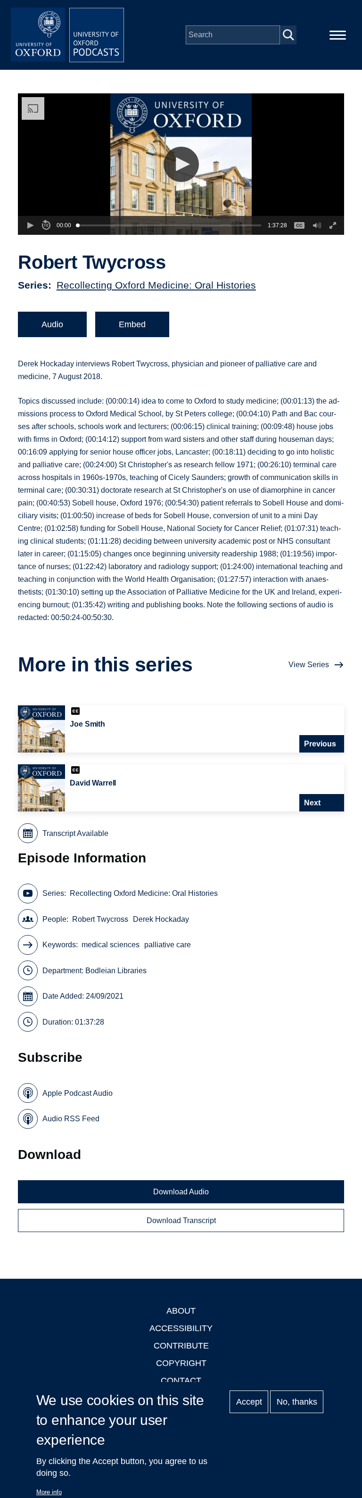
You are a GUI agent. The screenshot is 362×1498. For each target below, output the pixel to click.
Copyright (181, 1363)
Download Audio (181, 1192)
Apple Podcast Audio (77, 1093)
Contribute (181, 1345)
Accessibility (181, 1328)
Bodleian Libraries (116, 971)
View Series (308, 665)
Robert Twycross (100, 919)
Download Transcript (181, 1221)
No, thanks (297, 1402)
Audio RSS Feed (70, 1119)
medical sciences (111, 945)
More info (49, 1492)
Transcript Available (75, 833)
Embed (132, 324)
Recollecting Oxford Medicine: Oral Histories (156, 285)
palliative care (167, 945)
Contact (181, 1380)
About (181, 1311)
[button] (181, 164)
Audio (52, 324)
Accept (249, 1402)
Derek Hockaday (161, 919)
